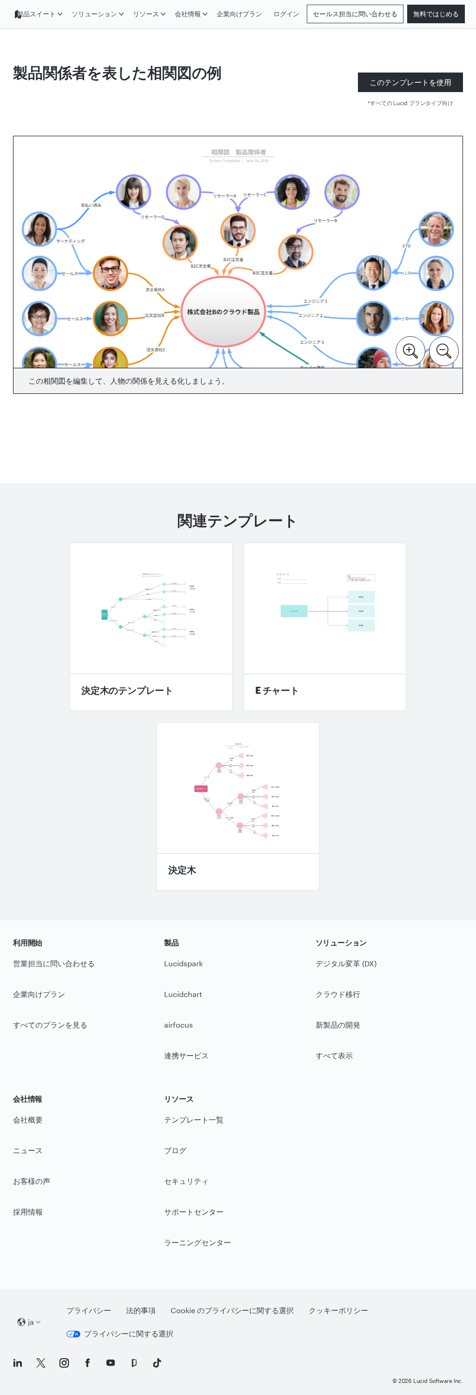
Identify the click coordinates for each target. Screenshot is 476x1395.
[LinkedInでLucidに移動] (17, 1363)
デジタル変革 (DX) (346, 963)
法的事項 (141, 1310)
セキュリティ (186, 1180)
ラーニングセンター (197, 1242)
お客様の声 (31, 1180)
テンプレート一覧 (194, 1119)
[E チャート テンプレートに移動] (325, 627)
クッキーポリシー (338, 1310)
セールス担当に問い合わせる (355, 14)
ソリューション (94, 14)
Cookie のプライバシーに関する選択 (232, 1310)
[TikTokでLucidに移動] (157, 1363)
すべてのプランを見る (50, 1024)
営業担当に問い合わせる (54, 963)
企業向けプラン (239, 14)
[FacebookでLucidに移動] (87, 1363)
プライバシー (88, 1310)
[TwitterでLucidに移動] (41, 1363)
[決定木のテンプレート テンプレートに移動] (151, 627)
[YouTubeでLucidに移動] (110, 1363)
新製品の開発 (338, 1024)
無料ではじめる (436, 14)
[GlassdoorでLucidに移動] (134, 1363)
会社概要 (28, 1119)
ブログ (175, 1150)
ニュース (28, 1150)
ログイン (286, 14)
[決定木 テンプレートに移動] (238, 806)
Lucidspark (183, 963)
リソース (146, 14)
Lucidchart (183, 994)
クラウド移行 (338, 994)
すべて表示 (334, 1055)
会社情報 (188, 14)
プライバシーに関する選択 (128, 1333)
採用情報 (28, 1211)
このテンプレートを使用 (410, 82)
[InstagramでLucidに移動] (64, 1363)
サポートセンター (194, 1211)
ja (31, 1321)
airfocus (178, 1024)
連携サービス (186, 1055)
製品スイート (36, 14)
